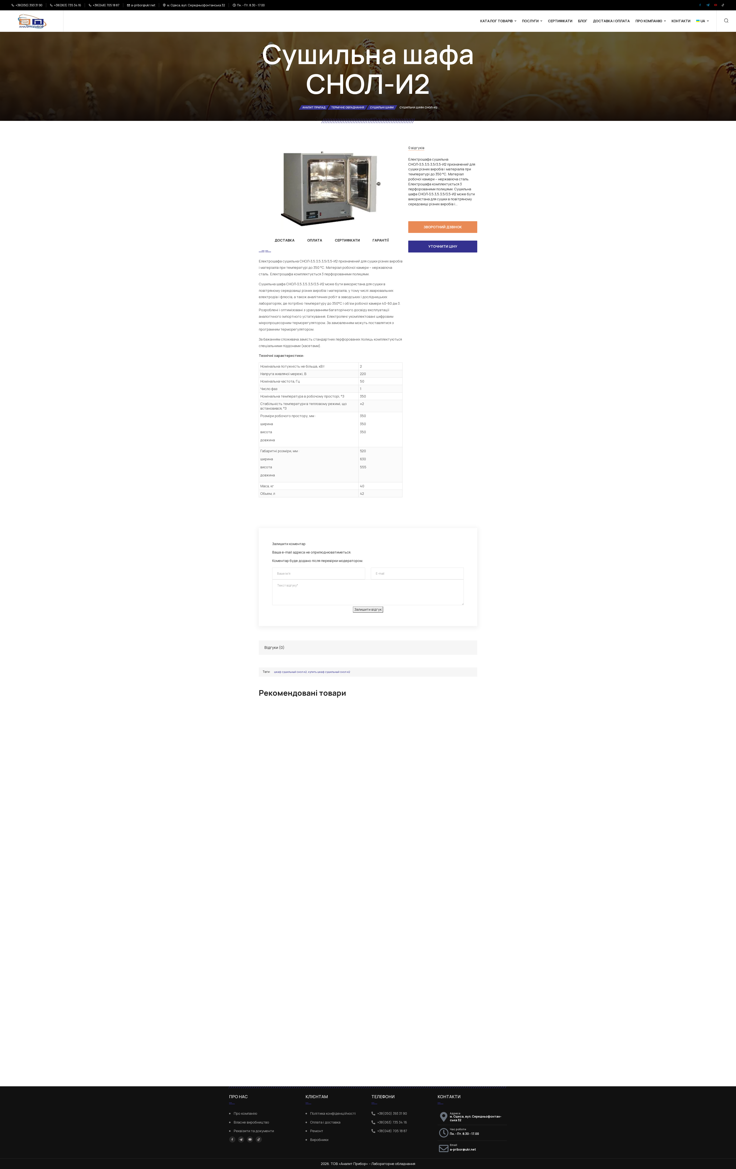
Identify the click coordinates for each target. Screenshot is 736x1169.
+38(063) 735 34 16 (67, 5)
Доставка (285, 240)
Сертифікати (560, 21)
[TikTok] (722, 5)
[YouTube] (715, 5)
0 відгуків (416, 147)
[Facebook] (700, 5)
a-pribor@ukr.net (143, 5)
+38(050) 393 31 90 (29, 5)
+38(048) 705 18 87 (106, 5)
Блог (582, 21)
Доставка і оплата (611, 21)
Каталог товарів (496, 21)
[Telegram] (708, 5)
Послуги (530, 21)
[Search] (726, 21)
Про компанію (649, 21)
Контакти (681, 21)
